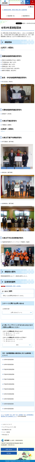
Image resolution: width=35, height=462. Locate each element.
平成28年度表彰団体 (9, 384)
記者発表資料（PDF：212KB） (13, 286)
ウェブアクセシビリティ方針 (9, 427)
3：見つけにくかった (9, 341)
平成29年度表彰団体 (9, 369)
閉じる (31, 6)
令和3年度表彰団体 (9, 403)
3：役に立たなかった (9, 335)
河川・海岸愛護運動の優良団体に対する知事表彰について (16, 354)
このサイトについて (7, 424)
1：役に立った (8, 333)
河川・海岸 (12, 414)
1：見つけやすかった (9, 339)
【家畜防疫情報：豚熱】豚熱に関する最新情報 (15, 9)
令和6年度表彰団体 (9, 359)
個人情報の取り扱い (7, 429)
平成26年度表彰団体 (9, 374)
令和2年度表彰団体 (9, 399)
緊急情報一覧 (11, 16)
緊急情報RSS (26, 16)
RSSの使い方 (5, 434)
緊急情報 (32, 3)
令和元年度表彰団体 (9, 394)
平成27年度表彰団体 (9, 379)
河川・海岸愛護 (19, 414)
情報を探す (28, 3)
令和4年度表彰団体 (9, 408)
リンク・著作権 (6, 432)
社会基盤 (7, 414)
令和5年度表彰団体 (9, 364)
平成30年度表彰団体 (9, 389)
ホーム (2, 414)
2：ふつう (16, 333)
